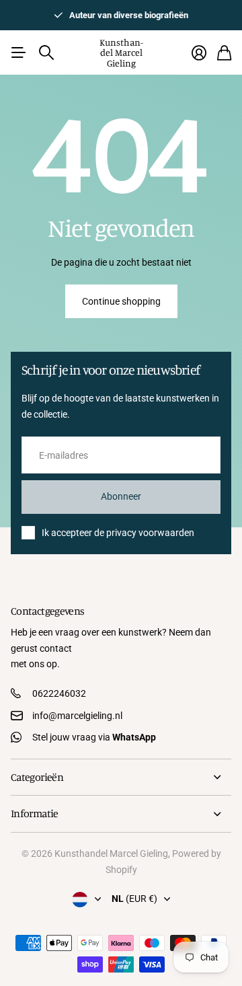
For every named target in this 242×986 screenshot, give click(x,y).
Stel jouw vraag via (94, 737)
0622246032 (59, 693)
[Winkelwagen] (224, 53)
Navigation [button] (18, 52)
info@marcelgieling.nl (77, 715)
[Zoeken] (46, 52)
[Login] (199, 53)
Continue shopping (121, 301)
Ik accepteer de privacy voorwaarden (118, 532)
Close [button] (121, 777)
